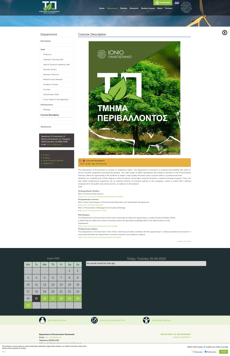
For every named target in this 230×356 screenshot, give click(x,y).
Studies (123, 8)
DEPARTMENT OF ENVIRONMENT (176, 334)
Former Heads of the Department (56, 100)
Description (46, 41)
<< (28, 258)
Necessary (198, 352)
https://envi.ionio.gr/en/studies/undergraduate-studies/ (101, 196)
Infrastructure (47, 105)
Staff (43, 49)
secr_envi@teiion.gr (53, 337)
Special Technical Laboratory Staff (56, 65)
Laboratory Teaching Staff (53, 60)
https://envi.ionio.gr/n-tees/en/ (90, 205)
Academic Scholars (50, 85)
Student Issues (148, 8)
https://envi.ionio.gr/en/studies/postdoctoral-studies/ (99, 237)
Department (112, 8)
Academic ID (48, 163)
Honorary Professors (51, 75)
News (159, 8)
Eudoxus (46, 158)
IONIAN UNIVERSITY (182, 337)
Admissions (46, 127)
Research (134, 8)
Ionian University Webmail (53, 161)
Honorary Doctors (50, 69)
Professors (47, 54)
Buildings (46, 110)
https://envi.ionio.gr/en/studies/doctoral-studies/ (98, 226)
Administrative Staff (51, 94)
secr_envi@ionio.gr (54, 144)
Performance (211, 352)
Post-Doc (46, 90)
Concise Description (95, 161)
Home (101, 8)
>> (78, 258)
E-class (46, 155)
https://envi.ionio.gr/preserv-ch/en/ (92, 210)
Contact (168, 8)
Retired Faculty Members (53, 79)
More (4, 352)
